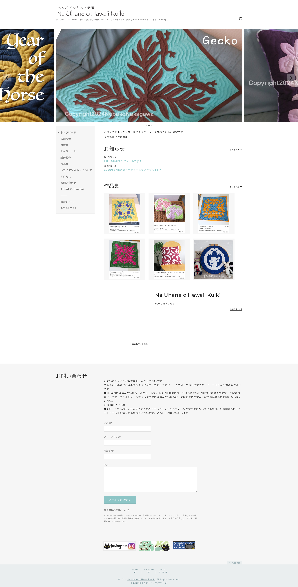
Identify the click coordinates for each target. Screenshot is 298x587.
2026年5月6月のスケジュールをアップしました (133, 169)
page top (235, 563)
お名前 (108, 423)
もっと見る (235, 149)
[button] (7, 77)
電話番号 (109, 450)
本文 (106, 464)
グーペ (149, 582)
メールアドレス (113, 436)
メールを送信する (120, 499)
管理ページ (161, 582)
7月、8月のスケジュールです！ (123, 161)
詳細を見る (235, 309)
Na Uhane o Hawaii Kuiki (141, 579)
